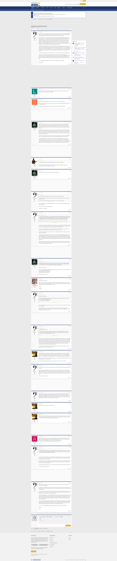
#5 (70, 158)
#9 (70, 259)
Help (80, 559)
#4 (70, 122)
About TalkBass (52, 544)
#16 (70, 403)
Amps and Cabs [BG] (77, 55)
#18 (70, 436)
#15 (70, 392)
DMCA (82, 559)
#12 (70, 326)
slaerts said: (41, 449)
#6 (70, 170)
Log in (38, 15)
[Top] (84, 560)
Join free (35, 15)
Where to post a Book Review (78, 57)
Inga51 (33, 27)
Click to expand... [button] (54, 222)
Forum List (51, 537)
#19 (70, 447)
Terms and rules (71, 559)
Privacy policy (77, 559)
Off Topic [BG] (76, 63)
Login (69, 537)
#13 (70, 351)
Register (70, 539)
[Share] (69, 32)
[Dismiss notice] (84, 12)
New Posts (51, 539)
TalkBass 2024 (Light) (37, 559)
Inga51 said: (41, 261)
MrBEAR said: (41, 328)
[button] (39, 8)
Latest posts (75, 41)
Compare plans (52, 16)
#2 (70, 89)
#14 (70, 365)
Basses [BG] (76, 45)
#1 (70, 32)
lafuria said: (41, 160)
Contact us (51, 546)
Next (35, 29)
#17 (70, 414)
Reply (70, 64)
